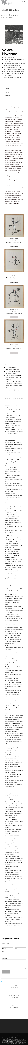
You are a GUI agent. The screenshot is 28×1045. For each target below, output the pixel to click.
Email (4, 951)
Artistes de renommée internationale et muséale (12, 1035)
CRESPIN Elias (14, 985)
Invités (11, 17)
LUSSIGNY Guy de (14, 995)
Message (5, 958)
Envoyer (6, 971)
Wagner (5, 15)
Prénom (4, 948)
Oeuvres (7, 92)
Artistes (5, 17)
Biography (7, 95)
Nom (16, 948)
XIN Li (14, 1005)
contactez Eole (9, 1041)
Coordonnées (6, 943)
